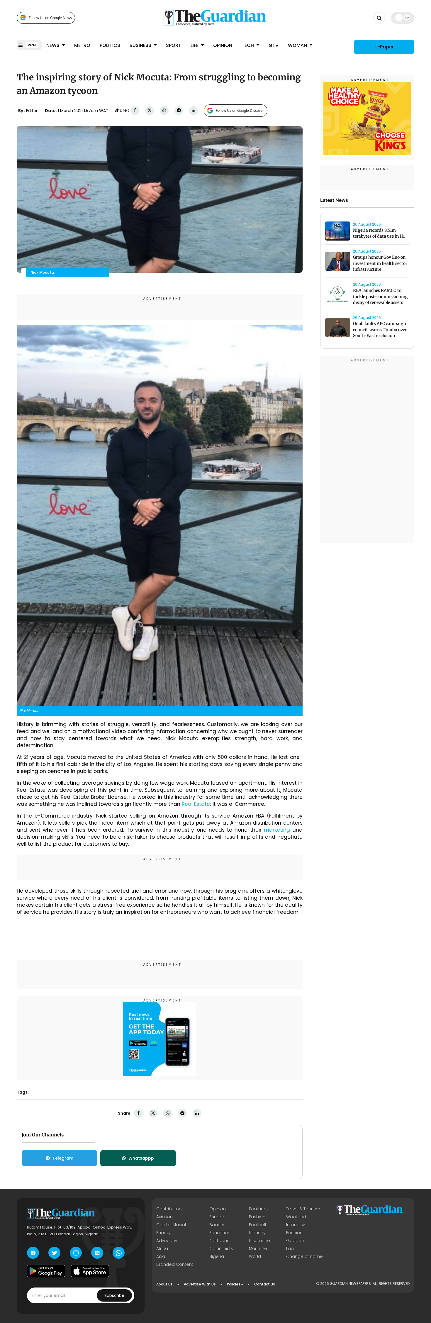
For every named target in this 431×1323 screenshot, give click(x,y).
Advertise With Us (200, 1284)
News (53, 45)
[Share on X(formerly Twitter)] (149, 110)
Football (257, 1225)
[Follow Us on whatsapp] (119, 1253)
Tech (248, 45)
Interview (295, 1225)
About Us (164, 1284)
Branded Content (174, 1264)
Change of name (304, 1256)
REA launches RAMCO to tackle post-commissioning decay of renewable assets (380, 296)
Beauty (216, 1225)
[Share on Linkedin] (193, 110)
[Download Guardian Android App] (46, 1270)
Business (141, 45)
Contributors (169, 1209)
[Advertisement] (367, 450)
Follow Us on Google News (50, 17)
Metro (82, 45)
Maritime (258, 1248)
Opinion (222, 45)
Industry (257, 1233)
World (255, 1256)
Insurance (259, 1241)
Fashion (257, 1217)
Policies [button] (233, 1284)
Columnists (221, 1248)
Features (258, 1209)
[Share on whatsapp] (164, 110)
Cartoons (219, 1241)
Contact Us (264, 1284)
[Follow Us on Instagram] (76, 1253)
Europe (216, 1217)
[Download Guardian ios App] (90, 1270)
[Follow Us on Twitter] (54, 1253)
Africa (162, 1248)
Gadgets (295, 1241)
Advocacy (166, 1241)
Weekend (296, 1217)
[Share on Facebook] (135, 110)
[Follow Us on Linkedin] (97, 1253)
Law (290, 1248)
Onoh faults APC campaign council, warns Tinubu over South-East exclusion (380, 330)
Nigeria (216, 1256)
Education (219, 1233)
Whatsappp (141, 1158)
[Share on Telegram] (179, 110)
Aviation (164, 1217)
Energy (163, 1233)
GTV (274, 45)
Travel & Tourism (303, 1209)
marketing (277, 829)
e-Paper (384, 46)
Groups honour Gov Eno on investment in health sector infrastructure (380, 263)
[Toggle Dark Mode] (402, 17)
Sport (173, 45)
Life (195, 45)
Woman (298, 45)
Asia (160, 1256)
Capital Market (171, 1225)
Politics (110, 45)
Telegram (62, 1158)
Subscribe (114, 1295)
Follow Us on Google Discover (240, 110)
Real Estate (196, 804)
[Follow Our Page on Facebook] (33, 1253)
